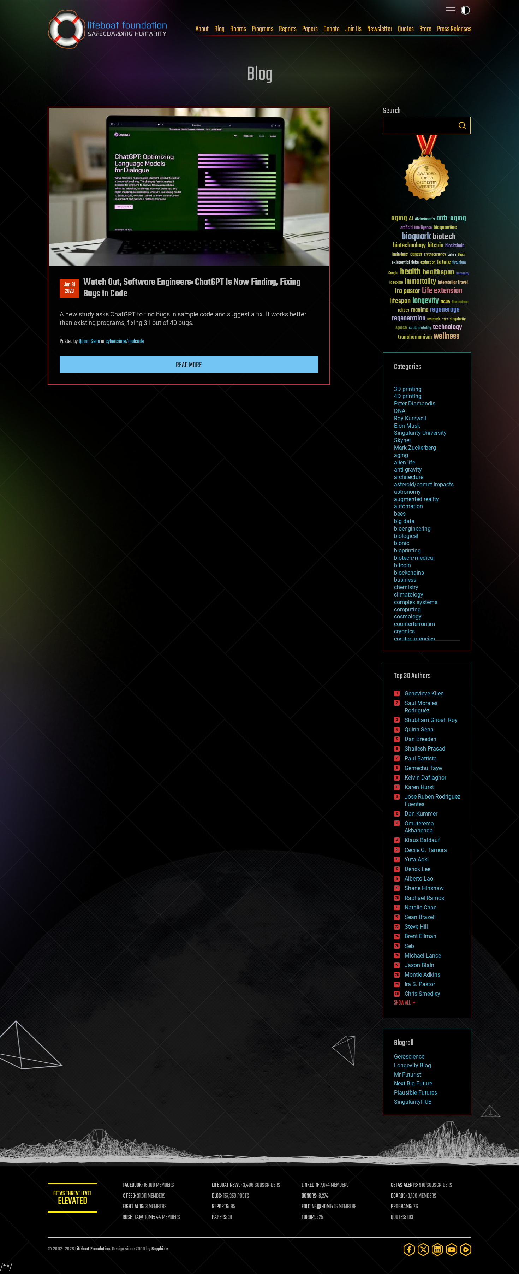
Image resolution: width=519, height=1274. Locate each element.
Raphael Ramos (424, 898)
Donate (331, 29)
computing (407, 609)
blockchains (409, 572)
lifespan (400, 301)
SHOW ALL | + (405, 1003)
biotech (444, 237)
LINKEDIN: (310, 1185)
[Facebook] (409, 1249)
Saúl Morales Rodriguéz (421, 707)
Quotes (406, 29)
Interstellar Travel (453, 282)
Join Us (353, 29)
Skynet (402, 440)
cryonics (404, 631)
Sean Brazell (420, 917)
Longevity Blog (412, 1065)
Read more (189, 365)
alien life (404, 462)
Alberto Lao (419, 878)
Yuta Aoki (417, 859)
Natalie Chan (421, 907)
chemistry (406, 587)
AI (411, 219)
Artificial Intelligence (416, 228)
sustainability (420, 328)
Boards (238, 29)
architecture (408, 477)
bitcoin (435, 245)
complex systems (415, 602)
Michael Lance (423, 955)
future (444, 262)
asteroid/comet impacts (424, 484)
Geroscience (409, 1056)
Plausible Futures (415, 1092)
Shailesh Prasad (425, 748)
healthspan (438, 272)
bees (400, 513)
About (202, 29)
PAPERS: (219, 1217)
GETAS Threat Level (72, 1199)
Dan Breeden (420, 739)
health (410, 272)
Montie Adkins (422, 974)
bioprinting (407, 550)
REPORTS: (220, 1206)
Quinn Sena (89, 341)
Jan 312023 (69, 288)
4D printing (408, 396)
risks (445, 319)
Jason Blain (419, 965)
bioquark (416, 237)
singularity (458, 319)
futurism (459, 263)
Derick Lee (417, 869)
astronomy (407, 491)
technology (447, 328)
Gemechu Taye (423, 768)
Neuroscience (460, 302)
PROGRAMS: (401, 1206)
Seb (409, 946)
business (405, 579)
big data (404, 521)
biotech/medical (414, 558)
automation (408, 506)
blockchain (454, 246)
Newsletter (379, 29)
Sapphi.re (159, 1249)
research (433, 319)
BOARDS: (399, 1196)
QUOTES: (398, 1217)
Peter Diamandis (414, 403)
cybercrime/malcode (125, 341)
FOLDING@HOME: (317, 1206)
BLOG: (217, 1196)
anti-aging (451, 218)
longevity (425, 301)
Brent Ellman (420, 936)
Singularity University (420, 432)
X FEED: (129, 1196)
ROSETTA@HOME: (139, 1217)
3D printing (408, 389)
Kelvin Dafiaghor (425, 777)
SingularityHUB (413, 1101)
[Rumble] (465, 1249)
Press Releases (454, 29)
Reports (288, 29)
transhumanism (415, 337)
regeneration (408, 318)
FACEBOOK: (133, 1185)
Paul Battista (421, 758)
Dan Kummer (421, 813)
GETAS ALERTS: (404, 1185)
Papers (310, 29)
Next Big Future (413, 1083)
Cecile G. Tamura (426, 850)
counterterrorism (414, 624)
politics (403, 310)
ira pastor (407, 291)
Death (461, 255)
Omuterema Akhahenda (419, 827)
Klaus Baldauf (422, 840)
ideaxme (396, 282)
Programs (262, 29)
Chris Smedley (422, 993)
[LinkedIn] (437, 1249)
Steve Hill (416, 926)
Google (393, 273)
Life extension (442, 291)
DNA (399, 411)
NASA (445, 302)
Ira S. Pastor (420, 984)
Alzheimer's (425, 219)
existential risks (405, 263)
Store (425, 29)
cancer (416, 254)
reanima (419, 310)
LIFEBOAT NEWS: (227, 1185)
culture (452, 255)
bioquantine (445, 227)
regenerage (445, 310)
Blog (219, 29)
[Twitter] (423, 1249)
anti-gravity (408, 469)
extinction (427, 263)
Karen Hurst (419, 787)
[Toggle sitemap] (450, 10)
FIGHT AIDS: (133, 1206)
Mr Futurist (407, 1074)
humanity (462, 274)
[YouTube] (451, 1249)
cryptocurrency (435, 255)
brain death (400, 255)
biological (406, 536)
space (401, 328)
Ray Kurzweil (410, 418)
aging (399, 218)
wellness (446, 336)
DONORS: (309, 1196)
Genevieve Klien (424, 693)
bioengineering (412, 528)
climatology (408, 594)
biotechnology (409, 245)
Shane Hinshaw (424, 888)
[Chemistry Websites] (427, 169)
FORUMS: (310, 1217)
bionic (401, 543)
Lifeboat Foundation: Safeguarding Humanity (108, 29)
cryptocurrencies (414, 638)
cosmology (408, 616)
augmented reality (416, 499)
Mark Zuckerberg (415, 447)
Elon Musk (407, 425)
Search (462, 125)
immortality (420, 281)
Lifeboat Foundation (92, 1249)
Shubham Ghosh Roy (431, 720)
